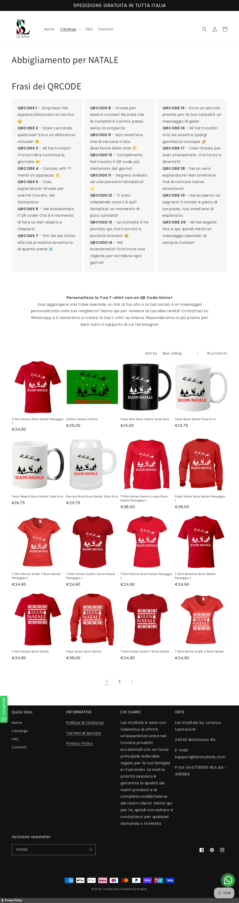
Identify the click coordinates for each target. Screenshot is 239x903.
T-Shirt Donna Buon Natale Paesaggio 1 (146, 576)
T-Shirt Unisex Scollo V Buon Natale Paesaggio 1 (90, 576)
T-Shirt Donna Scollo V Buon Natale (199, 651)
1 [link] (107, 681)
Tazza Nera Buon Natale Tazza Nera (144, 419)
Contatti (19, 747)
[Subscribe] (90, 849)
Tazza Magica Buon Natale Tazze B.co (37, 496)
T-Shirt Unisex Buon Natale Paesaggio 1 (38, 421)
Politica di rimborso (85, 722)
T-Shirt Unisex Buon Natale (30, 651)
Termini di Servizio (83, 733)
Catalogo (20, 731)
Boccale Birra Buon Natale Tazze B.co (92, 496)
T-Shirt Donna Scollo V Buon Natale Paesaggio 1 (36, 576)
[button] (70, 29)
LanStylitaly (111, 889)
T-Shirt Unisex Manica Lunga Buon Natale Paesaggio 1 (144, 498)
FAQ (15, 739)
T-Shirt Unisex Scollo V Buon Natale (144, 651)
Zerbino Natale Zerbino (82, 419)
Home (17, 722)
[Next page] (132, 681)
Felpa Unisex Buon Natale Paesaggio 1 (200, 498)
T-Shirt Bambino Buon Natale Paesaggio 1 (195, 576)
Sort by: (151, 353)
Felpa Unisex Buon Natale (83, 651)
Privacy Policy (79, 743)
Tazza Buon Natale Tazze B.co (195, 419)
